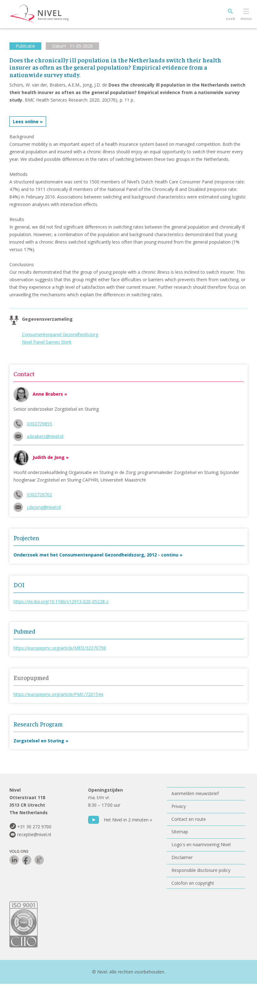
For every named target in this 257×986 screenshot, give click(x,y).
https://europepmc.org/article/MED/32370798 (59, 648)
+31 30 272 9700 (34, 827)
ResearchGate (39, 860)
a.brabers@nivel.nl (45, 436)
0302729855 (39, 424)
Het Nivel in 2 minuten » (128, 820)
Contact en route (188, 819)
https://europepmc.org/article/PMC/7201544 (58, 694)
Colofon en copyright (192, 883)
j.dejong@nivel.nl (44, 507)
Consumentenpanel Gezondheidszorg (60, 334)
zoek (230, 18)
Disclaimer (182, 857)
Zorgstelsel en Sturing (38, 741)
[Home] (48, 14)
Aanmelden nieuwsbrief (195, 793)
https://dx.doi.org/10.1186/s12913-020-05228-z (60, 601)
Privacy (178, 806)
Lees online (26, 121)
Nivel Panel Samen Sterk (46, 342)
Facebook (26, 860)
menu (246, 18)
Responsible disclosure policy (200, 870)
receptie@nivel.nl (34, 834)
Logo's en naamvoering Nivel (201, 844)
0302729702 (39, 495)
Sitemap (179, 832)
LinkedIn (14, 860)
